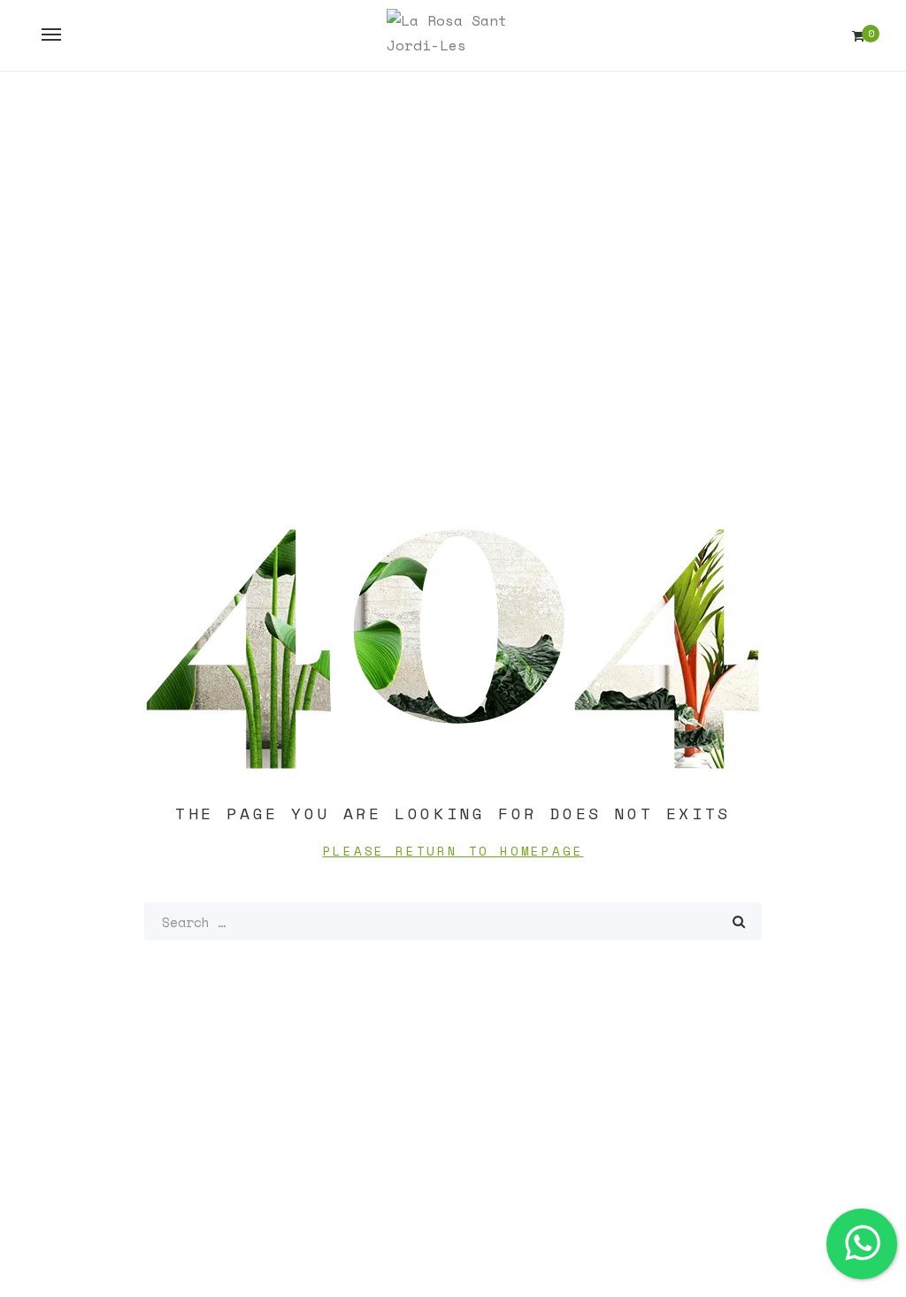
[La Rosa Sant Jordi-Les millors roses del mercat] (453, 35)
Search (739, 921)
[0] (858, 36)
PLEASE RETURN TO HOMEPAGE (453, 850)
